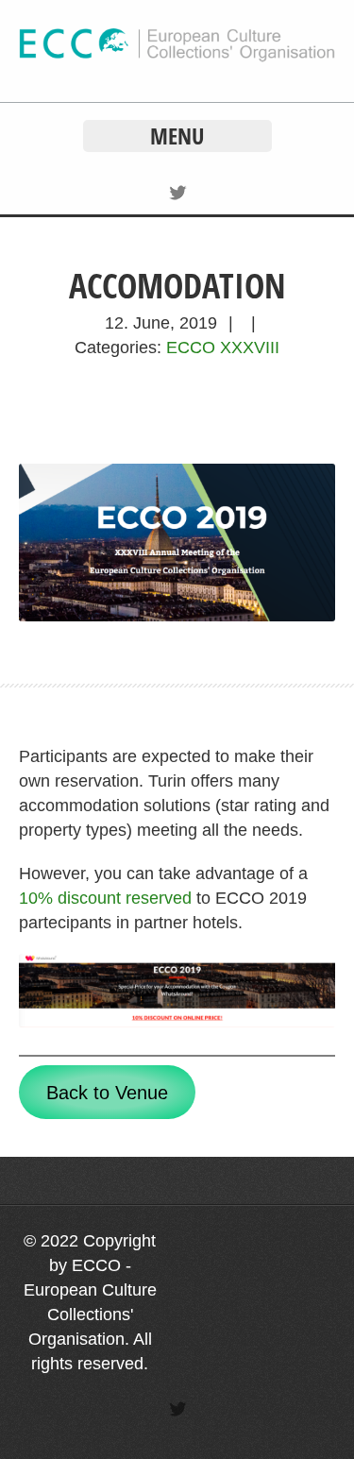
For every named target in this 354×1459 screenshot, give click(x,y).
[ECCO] (177, 56)
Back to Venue (107, 1092)
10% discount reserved (105, 898)
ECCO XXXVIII (222, 347)
